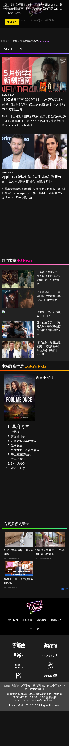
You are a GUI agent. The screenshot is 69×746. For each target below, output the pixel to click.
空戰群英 (16, 432)
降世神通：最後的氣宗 (25, 450)
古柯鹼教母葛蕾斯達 (24, 441)
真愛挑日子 (18, 436)
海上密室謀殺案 (21, 454)
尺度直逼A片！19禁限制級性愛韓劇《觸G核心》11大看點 (49, 296)
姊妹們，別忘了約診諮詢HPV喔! (18, 581)
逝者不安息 (18, 468)
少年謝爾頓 (18, 459)
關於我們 (13, 620)
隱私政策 (42, 620)
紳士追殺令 (18, 463)
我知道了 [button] (11, 22)
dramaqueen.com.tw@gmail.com (34, 700)
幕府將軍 (20, 426)
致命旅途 (16, 445)
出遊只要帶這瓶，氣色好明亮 (18, 552)
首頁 (15, 41)
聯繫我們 (56, 620)
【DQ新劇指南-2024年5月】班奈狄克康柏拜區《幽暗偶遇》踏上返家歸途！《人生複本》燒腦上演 (34, 104)
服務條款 (27, 620)
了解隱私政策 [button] (13, 13)
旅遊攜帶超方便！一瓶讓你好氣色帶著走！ (50, 552)
